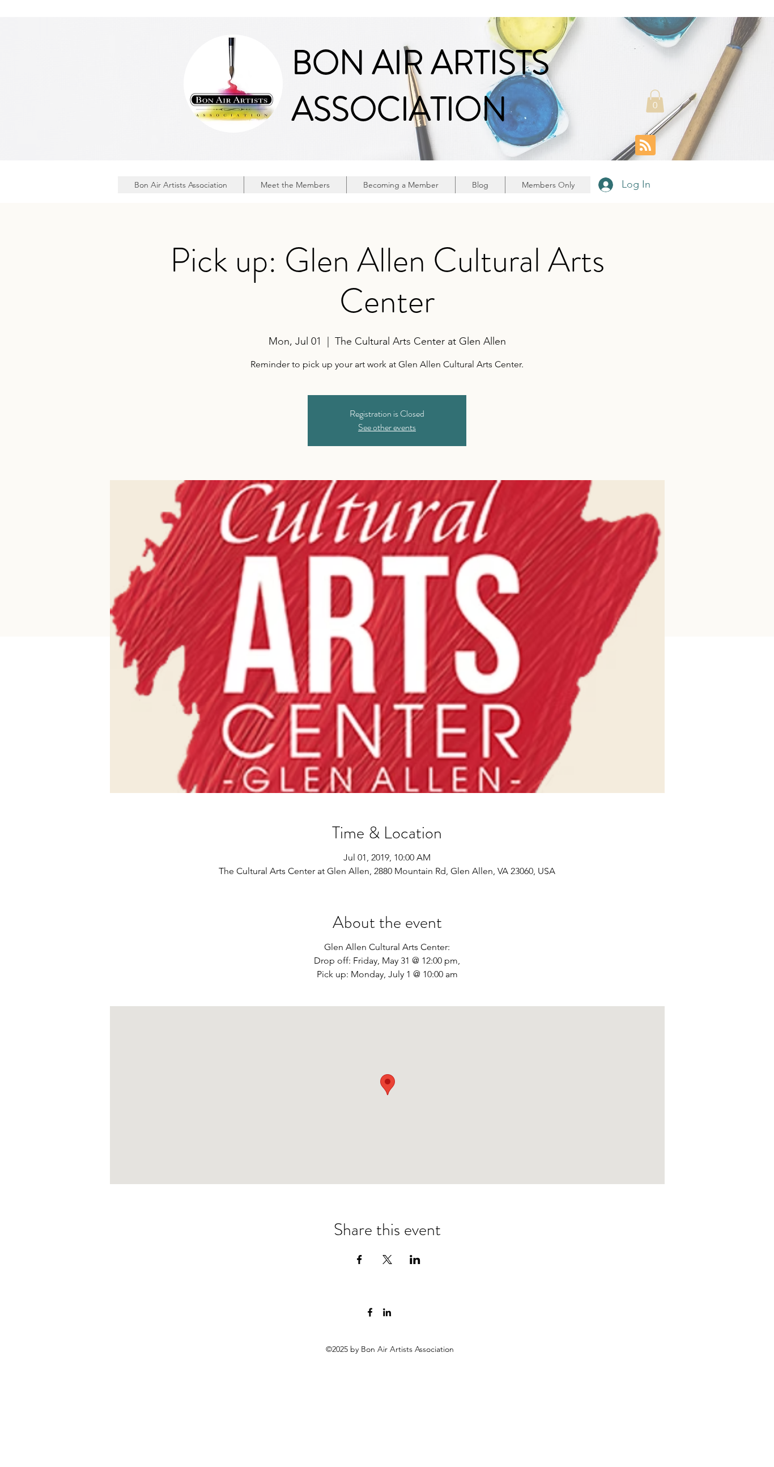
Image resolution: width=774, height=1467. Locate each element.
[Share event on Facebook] (359, 1259)
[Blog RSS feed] (645, 145)
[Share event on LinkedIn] (415, 1259)
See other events (387, 427)
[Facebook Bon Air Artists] (370, 1312)
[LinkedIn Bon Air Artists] (387, 1312)
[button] (655, 101)
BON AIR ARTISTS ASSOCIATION (421, 86)
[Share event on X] (387, 1259)
